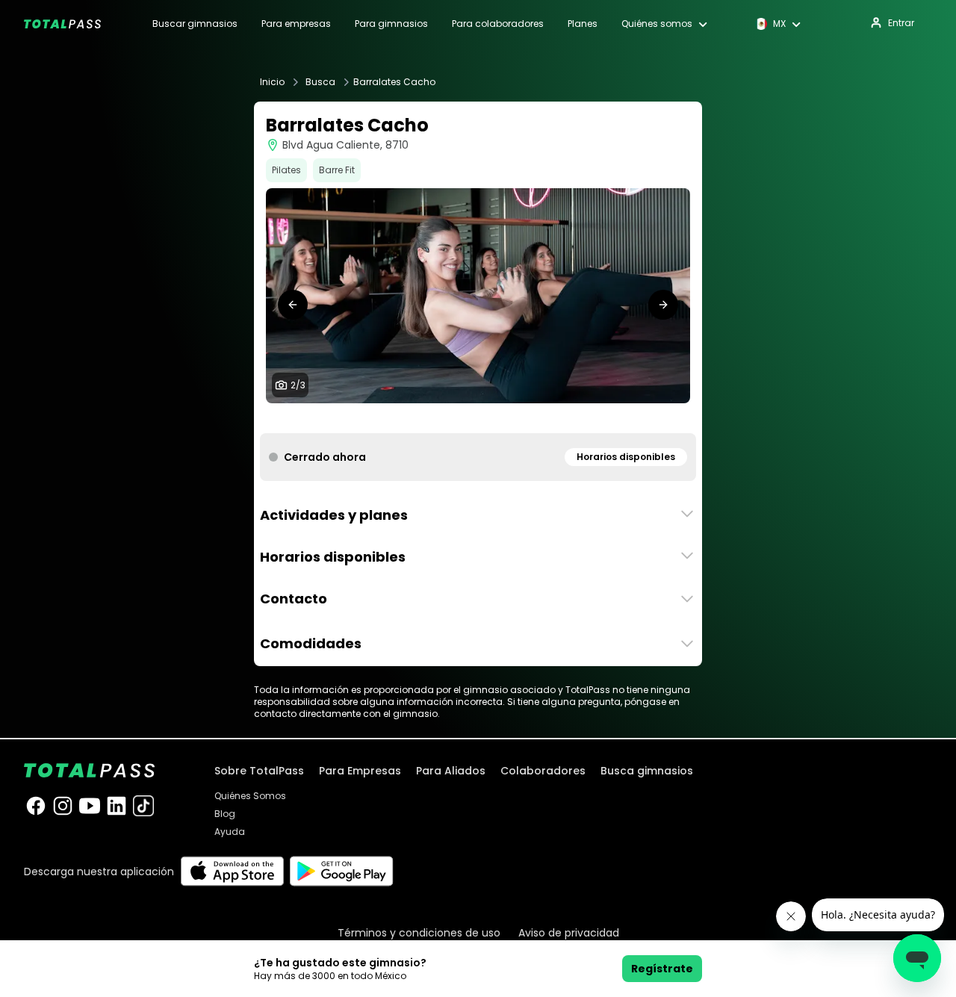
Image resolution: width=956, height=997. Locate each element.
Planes (583, 24)
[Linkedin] (116, 805)
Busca (320, 82)
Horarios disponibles (626, 456)
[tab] (466, 418)
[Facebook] (35, 805)
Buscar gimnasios (195, 24)
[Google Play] (342, 871)
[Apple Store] (232, 871)
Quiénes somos (656, 23)
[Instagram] (62, 805)
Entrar (901, 22)
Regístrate (662, 968)
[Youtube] (89, 805)
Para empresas (296, 24)
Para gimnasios (391, 24)
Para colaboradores (498, 24)
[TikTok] (143, 805)
